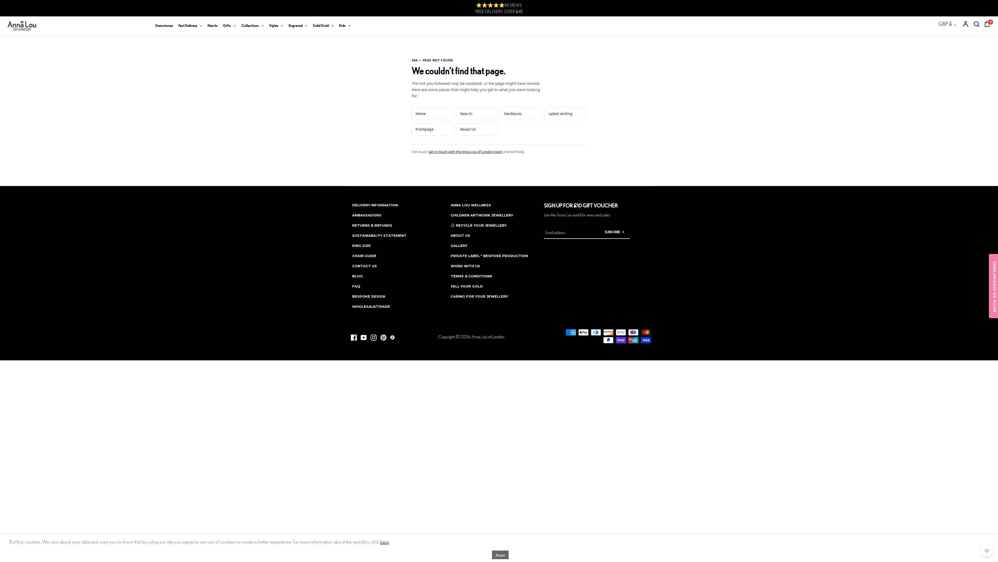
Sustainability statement (379, 235)
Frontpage (425, 129)
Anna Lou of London (487, 336)
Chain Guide (364, 256)
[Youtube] (362, 336)
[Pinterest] (381, 336)
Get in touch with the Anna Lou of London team (465, 151)
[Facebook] (352, 336)
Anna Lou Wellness (471, 205)
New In (466, 113)
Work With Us (465, 266)
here (384, 542)
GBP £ (945, 24)
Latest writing (561, 113)
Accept (500, 555)
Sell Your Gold (467, 286)
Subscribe (612, 232)
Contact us (364, 266)
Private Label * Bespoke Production (489, 256)
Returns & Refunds (372, 225)
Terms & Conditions (471, 276)
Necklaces (513, 113)
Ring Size (361, 246)
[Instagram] (372, 336)
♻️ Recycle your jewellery (479, 225)
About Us (468, 129)
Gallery (459, 246)
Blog (357, 276)
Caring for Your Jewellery (479, 296)
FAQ (356, 286)
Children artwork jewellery (482, 215)
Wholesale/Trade (371, 306)
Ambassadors (366, 215)
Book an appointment (995, 286)
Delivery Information (375, 205)
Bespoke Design (368, 296)
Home (421, 113)
